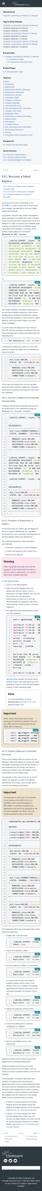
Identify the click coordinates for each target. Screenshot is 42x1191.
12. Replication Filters (11, 113)
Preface (6, 81)
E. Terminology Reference (13, 129)
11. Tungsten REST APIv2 (12, 111)
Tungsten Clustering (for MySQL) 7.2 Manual (20, 41)
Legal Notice (32, 1183)
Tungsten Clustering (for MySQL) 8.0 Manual (20, 25)
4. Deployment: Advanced (13, 92)
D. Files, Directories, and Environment (17, 127)
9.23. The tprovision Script (13, 72)
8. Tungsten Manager (11, 103)
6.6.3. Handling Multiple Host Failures (17, 160)
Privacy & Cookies (19, 1183)
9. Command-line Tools (12, 105)
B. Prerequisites (9, 121)
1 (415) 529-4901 (28, 1181)
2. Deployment (9, 87)
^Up (21, 170)
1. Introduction (8, 84)
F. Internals (7, 132)
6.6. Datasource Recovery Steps (20, 62)
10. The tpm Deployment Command (17, 108)
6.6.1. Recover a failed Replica (14, 154)
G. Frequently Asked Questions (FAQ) (17, 135)
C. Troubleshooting (10, 124)
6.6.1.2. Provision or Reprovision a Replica (19, 192)
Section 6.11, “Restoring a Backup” (24, 1110)
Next (35, 170)
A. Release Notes (9, 119)
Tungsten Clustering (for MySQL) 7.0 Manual (20, 15)
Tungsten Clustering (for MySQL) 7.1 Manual (20, 33)
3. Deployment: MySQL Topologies (16, 89)
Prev (6, 170)
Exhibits (22, 1186)
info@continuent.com (11, 1181)
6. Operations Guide (16, 59)
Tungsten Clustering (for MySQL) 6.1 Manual (20, 44)
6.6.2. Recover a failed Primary (14, 157)
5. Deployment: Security (12, 95)
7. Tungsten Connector (12, 100)
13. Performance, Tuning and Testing (17, 116)
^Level (20, 1133)
